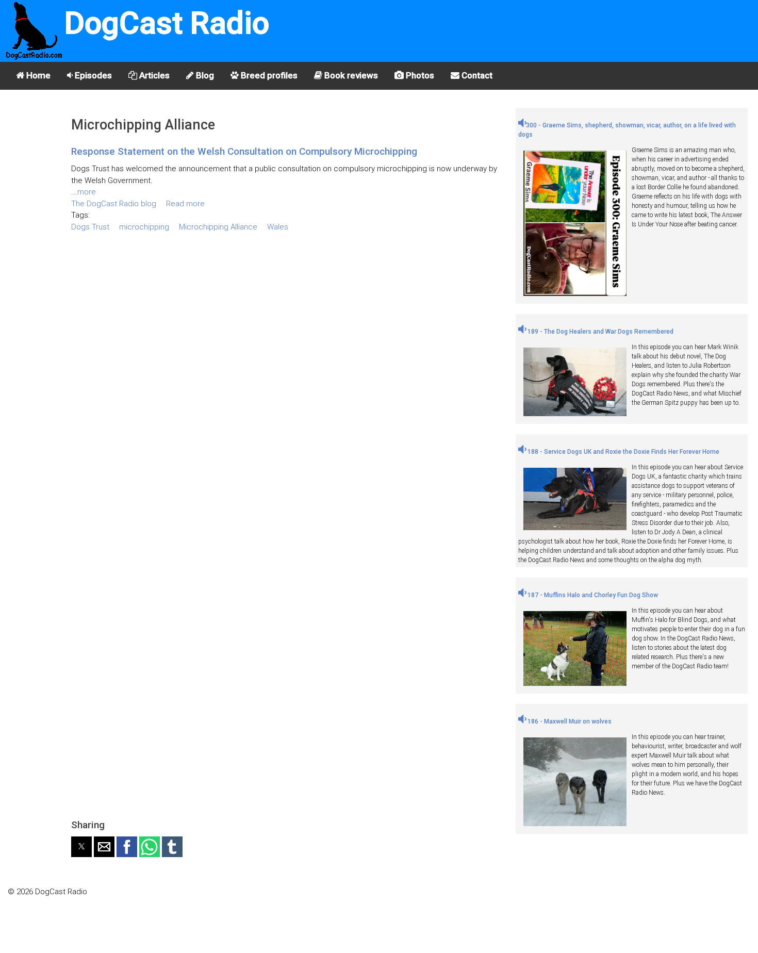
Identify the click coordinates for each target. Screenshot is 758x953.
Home (37, 75)
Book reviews (350, 75)
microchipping (144, 227)
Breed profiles (268, 75)
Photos (419, 75)
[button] (81, 846)
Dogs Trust (90, 227)
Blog (204, 75)
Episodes (92, 75)
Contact (475, 75)
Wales (277, 227)
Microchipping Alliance (218, 227)
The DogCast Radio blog (113, 203)
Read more (185, 203)
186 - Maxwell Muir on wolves (569, 721)
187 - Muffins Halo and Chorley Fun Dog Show (592, 595)
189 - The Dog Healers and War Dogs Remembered (599, 331)
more (86, 191)
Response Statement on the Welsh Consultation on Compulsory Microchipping (244, 151)
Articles (153, 75)
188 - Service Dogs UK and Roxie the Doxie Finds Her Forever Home (622, 451)
